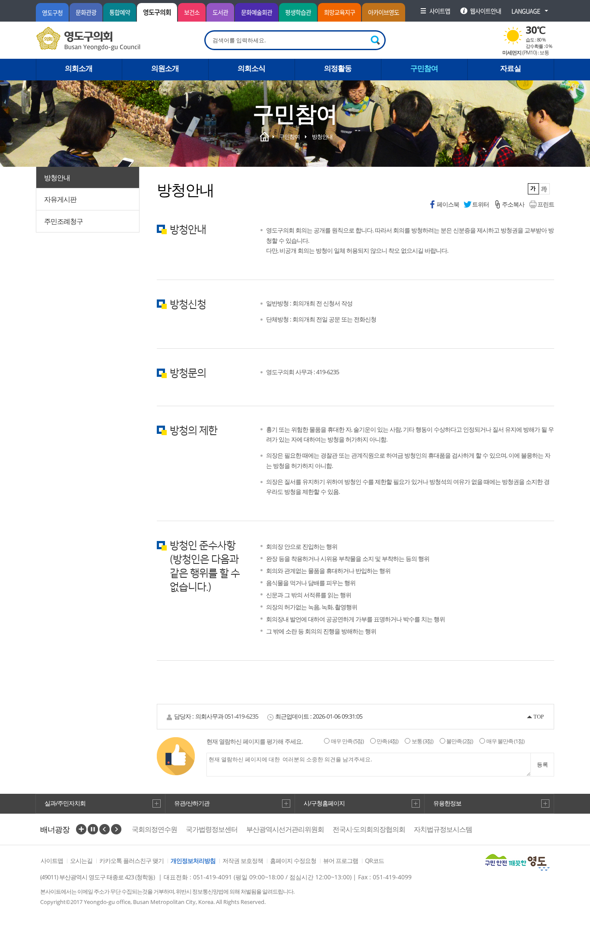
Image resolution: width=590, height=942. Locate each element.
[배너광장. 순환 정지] (93, 829)
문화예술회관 (256, 12)
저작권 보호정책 (242, 860)
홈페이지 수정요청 (293, 860)
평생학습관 (298, 12)
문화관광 (86, 12)
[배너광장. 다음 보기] (116, 829)
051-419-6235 (241, 716)
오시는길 (81, 860)
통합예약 (119, 12)
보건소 (192, 12)
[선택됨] (533, 188)
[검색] (376, 40)
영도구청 (52, 12)
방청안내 (57, 177)
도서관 (220, 12)
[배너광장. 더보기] (81, 829)
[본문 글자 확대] (544, 188)
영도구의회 (157, 12)
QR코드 (374, 860)
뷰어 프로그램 (340, 860)
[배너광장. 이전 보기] (104, 829)
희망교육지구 (339, 12)
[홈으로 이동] (88, 39)
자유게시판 (60, 199)
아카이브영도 (383, 12)
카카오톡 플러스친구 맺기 (131, 860)
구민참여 (289, 136)
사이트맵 (52, 860)
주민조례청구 (63, 221)
